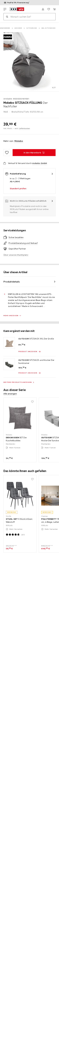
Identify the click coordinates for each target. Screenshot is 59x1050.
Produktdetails (11, 281)
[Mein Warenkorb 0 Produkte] (54, 9)
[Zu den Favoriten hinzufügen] (6, 152)
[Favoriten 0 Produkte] (49, 9)
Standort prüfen (18, 188)
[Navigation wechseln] (5, 9)
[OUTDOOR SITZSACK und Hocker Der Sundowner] (9, 364)
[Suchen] (7, 16)
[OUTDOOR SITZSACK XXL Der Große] (9, 343)
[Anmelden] (43, 9)
